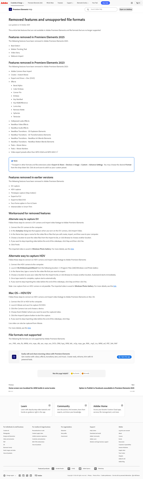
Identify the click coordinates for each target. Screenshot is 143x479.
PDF (4, 442)
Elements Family (82, 3)
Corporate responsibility (125, 444)
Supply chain (122, 450)
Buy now (105, 3)
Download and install (95, 433)
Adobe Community (95, 436)
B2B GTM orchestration (38, 442)
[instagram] (23, 475)
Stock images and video (9, 450)
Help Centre (93, 430)
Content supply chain (37, 433)
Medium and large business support (99, 442)
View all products (7, 453)
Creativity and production (38, 439)
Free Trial (95, 3)
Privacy (90, 475)
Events (120, 439)
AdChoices (137, 475)
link (72, 249)
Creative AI (6, 430)
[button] (131, 3)
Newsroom (121, 442)
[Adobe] (4, 3)
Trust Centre (122, 453)
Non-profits (64, 433)
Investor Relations (123, 447)
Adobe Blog (122, 461)
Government (64, 436)
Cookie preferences (106, 475)
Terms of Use (96, 475)
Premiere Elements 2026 (35, 3)
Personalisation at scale (38, 430)
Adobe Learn (93, 439)
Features (60, 3)
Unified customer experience (39, 436)
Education (63, 430)
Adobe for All (122, 459)
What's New (50, 3)
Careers (121, 436)
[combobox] (101, 9)
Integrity (121, 456)
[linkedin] (31, 475)
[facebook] (20, 475)
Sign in (138, 3)
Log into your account (124, 430)
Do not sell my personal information (122, 475)
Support (69, 3)
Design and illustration (9, 436)
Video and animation (8, 439)
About (120, 433)
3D (4, 444)
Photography (6, 433)
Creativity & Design (16, 3)
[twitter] (27, 475)
